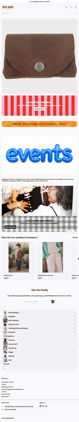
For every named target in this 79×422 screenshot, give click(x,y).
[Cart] (71, 7)
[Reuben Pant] (19, 260)
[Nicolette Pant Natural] (53, 260)
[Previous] (69, 93)
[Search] (75, 13)
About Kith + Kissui (7, 382)
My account (5, 396)
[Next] (73, 93)
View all (74, 237)
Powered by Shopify (8, 418)
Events (4, 384)
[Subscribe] (53, 301)
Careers (4, 392)
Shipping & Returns (7, 387)
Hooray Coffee (6, 394)
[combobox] (39, 13)
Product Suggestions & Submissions (13, 389)
